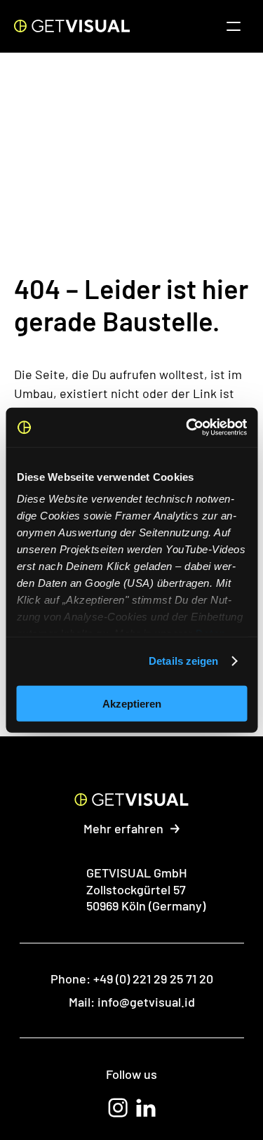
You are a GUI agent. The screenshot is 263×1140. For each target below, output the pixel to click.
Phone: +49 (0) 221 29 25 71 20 (131, 978)
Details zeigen (183, 661)
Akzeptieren (131, 703)
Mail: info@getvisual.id (132, 1001)
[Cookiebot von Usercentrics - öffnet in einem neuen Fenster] (187, 427)
